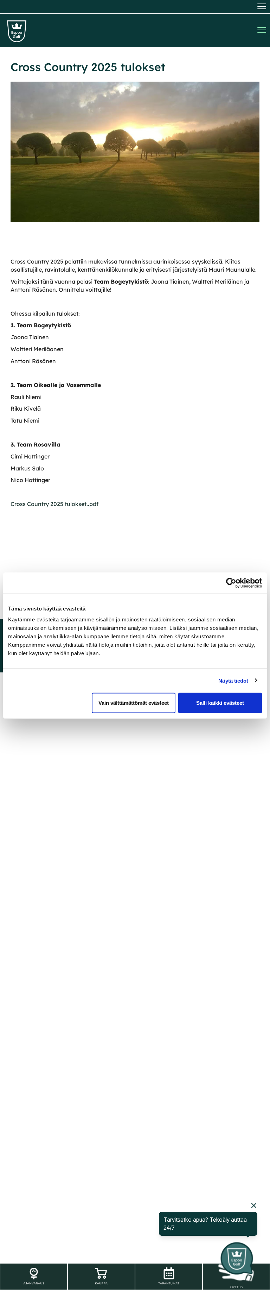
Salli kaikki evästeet (220, 703)
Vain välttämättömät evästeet (133, 703)
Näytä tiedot (233, 680)
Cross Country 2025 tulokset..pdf (54, 503)
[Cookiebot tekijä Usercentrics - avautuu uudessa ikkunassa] (231, 582)
